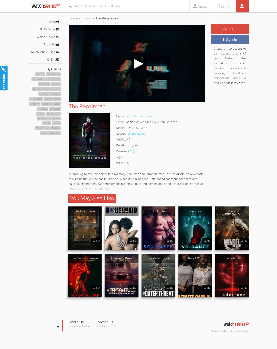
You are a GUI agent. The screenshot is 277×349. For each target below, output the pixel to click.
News (40, 113)
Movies (87, 18)
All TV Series (47, 29)
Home (52, 22)
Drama (55, 89)
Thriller (55, 128)
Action (40, 74)
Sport (56, 123)
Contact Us (104, 322)
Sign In (225, 6)
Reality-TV (53, 113)
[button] (137, 100)
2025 (131, 151)
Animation (38, 79)
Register (203, 6)
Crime (55, 84)
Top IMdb (50, 44)
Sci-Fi (56, 118)
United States (136, 133)
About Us (76, 322)
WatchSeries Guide (43, 52)
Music (56, 103)
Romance (43, 118)
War (44, 133)
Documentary (40, 89)
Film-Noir (36, 98)
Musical (42, 108)
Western (54, 133)
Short (47, 123)
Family (43, 94)
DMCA (51, 59)
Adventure (53, 74)
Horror (45, 103)
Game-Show (52, 98)
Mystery (54, 108)
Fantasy (55, 94)
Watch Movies (46, 37)
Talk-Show (42, 128)
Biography (53, 79)
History (35, 103)
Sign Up (229, 29)
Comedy (44, 84)
